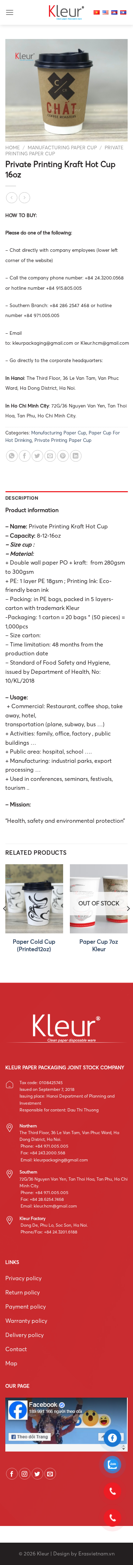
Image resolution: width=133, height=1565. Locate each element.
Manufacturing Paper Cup (62, 148)
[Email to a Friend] (50, 456)
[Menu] (9, 12)
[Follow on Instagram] (25, 1474)
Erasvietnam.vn (96, 1553)
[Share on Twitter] (37, 456)
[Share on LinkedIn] (76, 456)
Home (12, 148)
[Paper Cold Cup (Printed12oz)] (34, 898)
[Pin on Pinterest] (63, 456)
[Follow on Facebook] (12, 1474)
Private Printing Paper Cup (63, 440)
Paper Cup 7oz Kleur (98, 945)
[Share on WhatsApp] (12, 456)
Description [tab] (21, 498)
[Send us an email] (50, 1474)
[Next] (128, 923)
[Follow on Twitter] (37, 1474)
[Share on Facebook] (25, 456)
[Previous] (5, 923)
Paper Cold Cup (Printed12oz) (34, 945)
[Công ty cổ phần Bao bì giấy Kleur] (66, 12)
